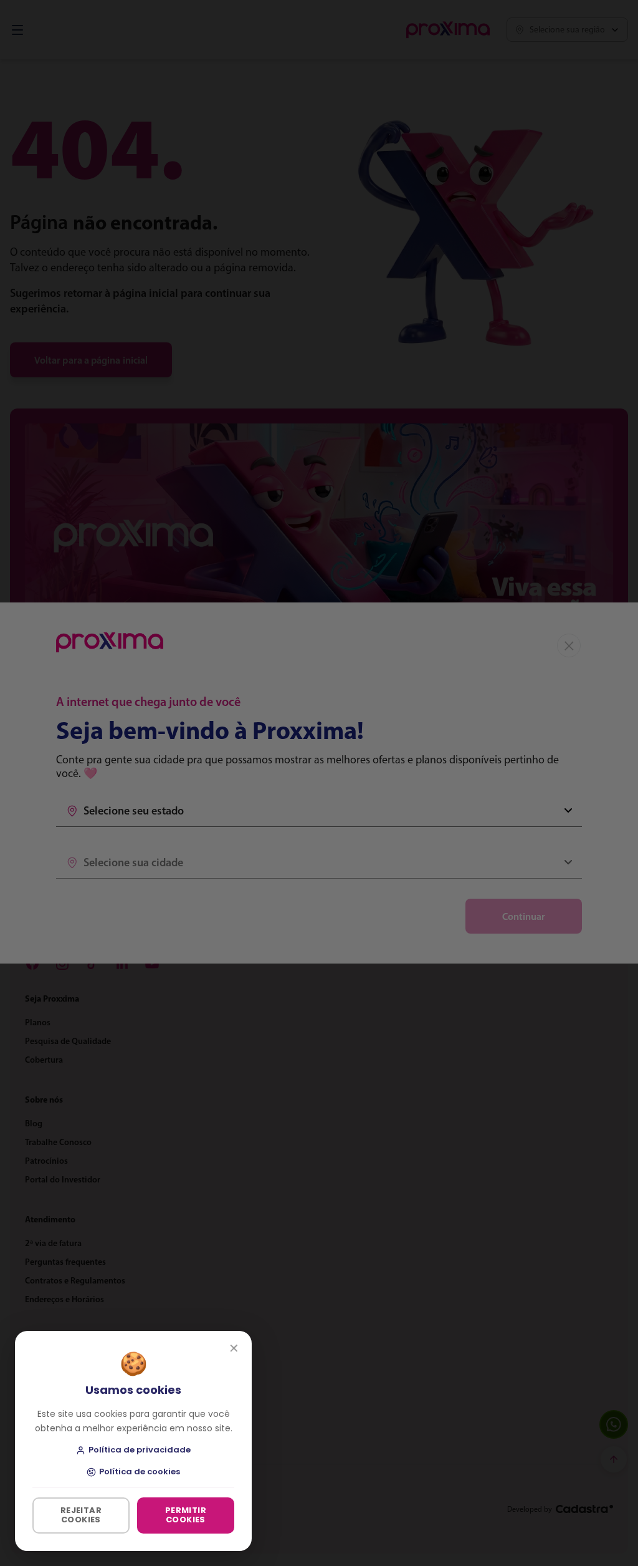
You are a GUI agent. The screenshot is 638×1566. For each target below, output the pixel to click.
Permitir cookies (185, 1514)
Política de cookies (139, 1472)
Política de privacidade (139, 1450)
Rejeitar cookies (81, 1514)
